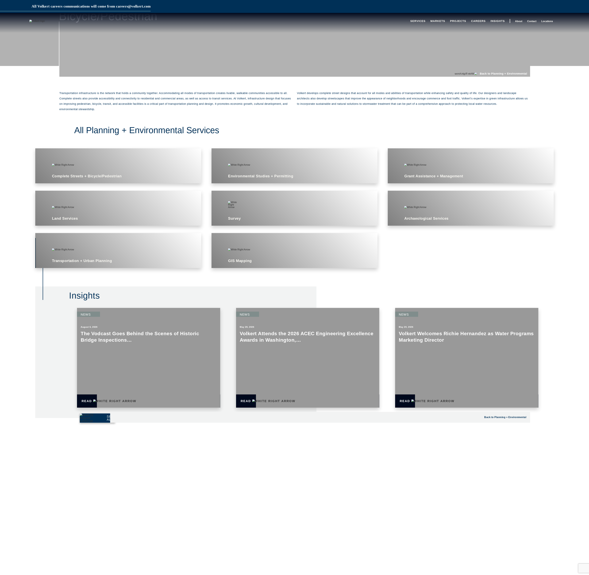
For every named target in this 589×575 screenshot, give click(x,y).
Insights (498, 21)
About (518, 21)
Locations (547, 21)
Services (417, 21)
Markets (437, 21)
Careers (478, 21)
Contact (531, 21)
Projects (458, 21)
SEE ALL (110, 418)
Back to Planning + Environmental (505, 417)
